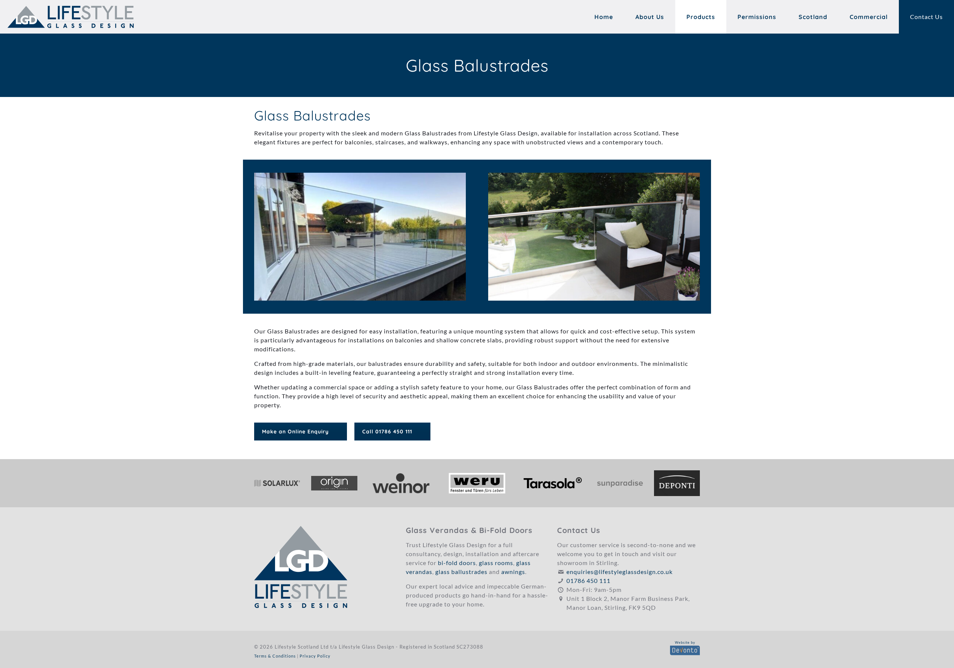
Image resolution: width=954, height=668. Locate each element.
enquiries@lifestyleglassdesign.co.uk (619, 571)
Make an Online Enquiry (295, 431)
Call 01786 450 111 (387, 431)
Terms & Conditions (275, 655)
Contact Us (926, 16)
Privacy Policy (315, 655)
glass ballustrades (461, 571)
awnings (513, 571)
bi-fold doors (457, 562)
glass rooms (496, 562)
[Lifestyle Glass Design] (70, 17)
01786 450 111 (588, 580)
